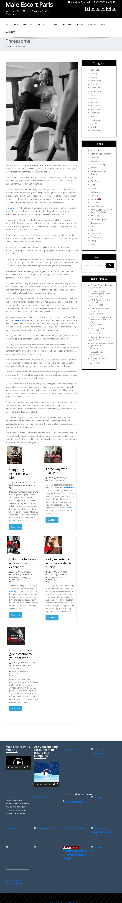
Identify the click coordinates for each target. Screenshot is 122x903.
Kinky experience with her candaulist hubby (59, 563)
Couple (94, 77)
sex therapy (96, 120)
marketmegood (12, 828)
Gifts (93, 185)
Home (15, 24)
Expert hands (97, 352)
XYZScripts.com (73, 902)
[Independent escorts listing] (71, 847)
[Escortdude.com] (43, 856)
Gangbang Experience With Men (20, 474)
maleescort (16, 578)
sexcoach (95, 123)
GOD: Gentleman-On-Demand (100, 301)
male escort (15, 208)
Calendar (10, 32)
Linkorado (10, 797)
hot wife (15, 671)
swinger (25, 578)
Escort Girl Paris (70, 749)
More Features (97, 206)
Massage (95, 102)
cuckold (51, 578)
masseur (95, 105)
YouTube (92, 24)
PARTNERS (96, 216)
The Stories (96, 233)
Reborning (95, 223)
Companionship (98, 164)
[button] (18, 762)
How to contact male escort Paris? (88, 898)
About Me (27, 24)
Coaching (95, 161)
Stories (94, 230)
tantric (94, 127)
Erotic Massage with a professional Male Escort (101, 319)
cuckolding (16, 574)
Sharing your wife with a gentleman (102, 344)
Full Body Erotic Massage (98, 329)
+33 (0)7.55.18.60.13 (105, 2)
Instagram (95, 192)
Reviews (67, 24)
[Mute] (25, 767)
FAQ (103, 24)
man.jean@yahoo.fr (81, 2)
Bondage (95, 70)
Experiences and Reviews (98, 172)
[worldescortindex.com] (45, 828)
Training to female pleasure (99, 359)
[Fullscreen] (28, 767)
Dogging (95, 84)
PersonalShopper (99, 219)
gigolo (94, 95)
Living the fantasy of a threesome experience (23, 563)
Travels (79, 24)
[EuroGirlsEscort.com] (73, 801)
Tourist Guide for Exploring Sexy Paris (100, 292)
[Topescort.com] (103, 751)
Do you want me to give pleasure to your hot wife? (23, 654)
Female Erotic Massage (101, 285)
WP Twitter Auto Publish (51, 902)
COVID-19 (95, 168)
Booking (54, 24)
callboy (94, 73)
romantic (95, 116)
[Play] (9, 767)
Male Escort (66, 507)
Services (41, 24)
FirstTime (95, 181)
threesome (30, 485)
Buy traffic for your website (75, 828)
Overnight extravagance (102, 337)
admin (14, 482)
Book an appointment (101, 154)
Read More (15, 527)
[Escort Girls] (97, 797)
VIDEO (94, 244)
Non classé (96, 109)
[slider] (16, 767)
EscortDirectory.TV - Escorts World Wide (77, 855)
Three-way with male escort (56, 471)
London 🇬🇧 (96, 199)
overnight (95, 113)
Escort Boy (95, 88)
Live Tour (95, 195)
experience (96, 91)
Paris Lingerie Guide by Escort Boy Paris (101, 211)
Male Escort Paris (29, 4)
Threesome (17, 485)
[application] (18, 763)
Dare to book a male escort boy (100, 309)
